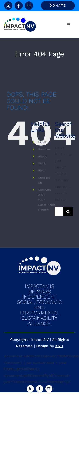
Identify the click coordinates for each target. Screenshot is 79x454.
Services (44, 149)
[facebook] (19, 5)
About (42, 156)
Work (42, 163)
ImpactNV (40, 339)
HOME (42, 142)
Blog (41, 170)
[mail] (29, 5)
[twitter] (8, 5)
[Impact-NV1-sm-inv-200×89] (40, 258)
